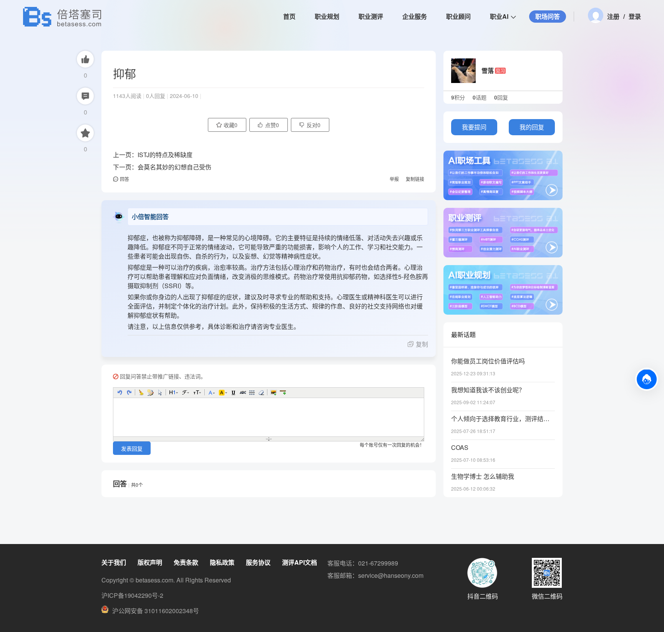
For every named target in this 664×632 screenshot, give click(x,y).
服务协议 (258, 562)
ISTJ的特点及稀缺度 (165, 154)
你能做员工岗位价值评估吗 (488, 361)
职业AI (499, 16)
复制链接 (415, 179)
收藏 (230, 125)
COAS (459, 447)
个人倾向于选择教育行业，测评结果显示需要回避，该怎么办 (503, 419)
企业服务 (414, 16)
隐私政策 (222, 562)
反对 (313, 125)
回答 (124, 179)
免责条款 (186, 562)
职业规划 (327, 16)
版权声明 (150, 562)
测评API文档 (299, 562)
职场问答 (547, 16)
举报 (394, 179)
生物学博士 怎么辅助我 (482, 476)
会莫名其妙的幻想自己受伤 (174, 167)
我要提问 (474, 127)
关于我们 (113, 562)
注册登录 (624, 16)
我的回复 (532, 127)
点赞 (272, 125)
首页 (289, 16)
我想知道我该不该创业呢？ (488, 390)
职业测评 (371, 16)
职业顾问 (458, 16)
